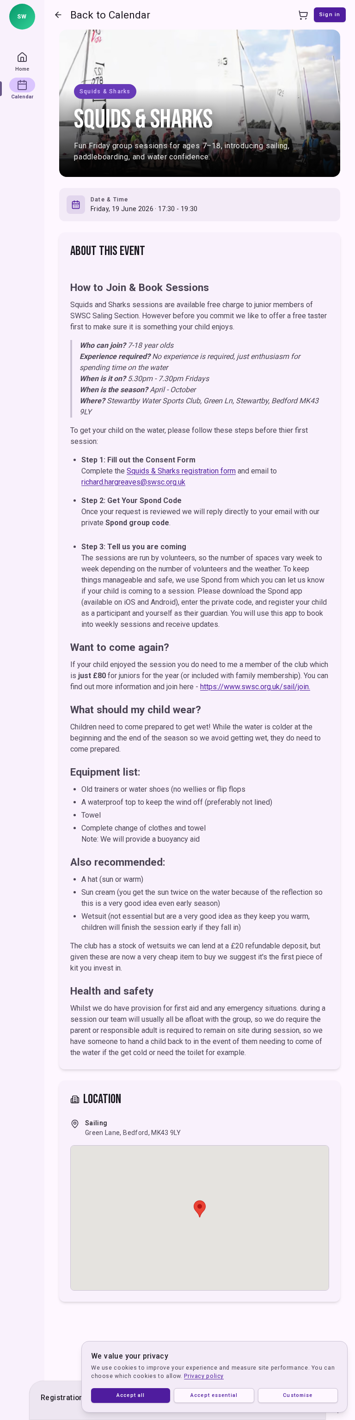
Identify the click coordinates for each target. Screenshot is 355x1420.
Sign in (329, 15)
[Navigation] (58, 15)
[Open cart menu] (302, 14)
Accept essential (214, 1395)
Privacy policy (204, 1375)
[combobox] (22, 17)
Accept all (130, 1395)
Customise (297, 1395)
